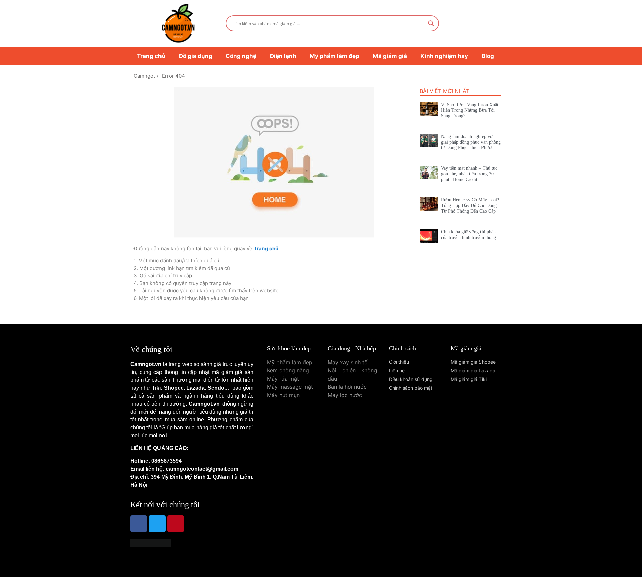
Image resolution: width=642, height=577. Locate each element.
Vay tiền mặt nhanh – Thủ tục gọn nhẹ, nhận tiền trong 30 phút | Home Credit (469, 174)
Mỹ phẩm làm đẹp (334, 56)
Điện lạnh (283, 56)
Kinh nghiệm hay (444, 56)
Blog (487, 56)
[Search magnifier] (431, 23)
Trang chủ (151, 56)
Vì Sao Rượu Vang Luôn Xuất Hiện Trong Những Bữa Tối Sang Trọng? (469, 110)
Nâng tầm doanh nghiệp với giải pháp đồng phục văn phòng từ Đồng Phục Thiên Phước (471, 142)
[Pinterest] (175, 523)
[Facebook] (138, 523)
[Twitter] (157, 523)
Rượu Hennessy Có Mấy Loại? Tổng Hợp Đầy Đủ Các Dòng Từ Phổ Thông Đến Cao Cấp (470, 205)
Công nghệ (241, 56)
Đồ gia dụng (195, 56)
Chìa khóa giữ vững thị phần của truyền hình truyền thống (468, 234)
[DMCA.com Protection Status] (150, 544)
